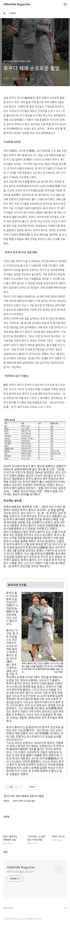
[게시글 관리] (20, 787)
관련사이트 (8, 908)
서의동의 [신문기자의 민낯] (16, 913)
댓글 (5, 851)
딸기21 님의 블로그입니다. (20, 871)
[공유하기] (16, 787)
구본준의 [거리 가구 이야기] (16, 919)
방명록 (13, 13)
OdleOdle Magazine (16, 4)
